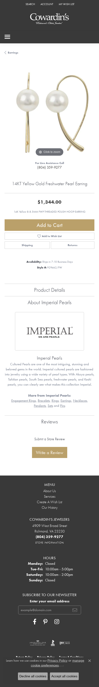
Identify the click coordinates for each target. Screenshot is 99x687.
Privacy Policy (57, 660)
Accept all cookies (64, 676)
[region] (49, 113)
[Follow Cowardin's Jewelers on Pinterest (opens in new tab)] (45, 622)
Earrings (13, 52)
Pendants (40, 406)
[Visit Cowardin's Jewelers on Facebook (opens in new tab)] (35, 622)
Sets (50, 406)
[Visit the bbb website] (53, 642)
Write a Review (49, 452)
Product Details (49, 289)
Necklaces (80, 401)
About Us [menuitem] (49, 490)
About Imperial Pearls (49, 302)
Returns (72, 245)
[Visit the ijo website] (64, 642)
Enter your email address (50, 601)
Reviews (49, 421)
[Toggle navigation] (7, 36)
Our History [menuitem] (50, 507)
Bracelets (44, 401)
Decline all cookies (32, 676)
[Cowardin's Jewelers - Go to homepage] (49, 19)
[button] (30, 4)
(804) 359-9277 (49, 167)
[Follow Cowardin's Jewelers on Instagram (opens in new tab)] (56, 622)
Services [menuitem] (49, 496)
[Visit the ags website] (37, 642)
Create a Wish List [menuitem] (49, 502)
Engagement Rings (23, 401)
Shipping (27, 245)
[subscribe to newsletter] (75, 610)
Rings (55, 401)
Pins (62, 406)
